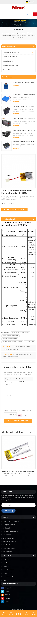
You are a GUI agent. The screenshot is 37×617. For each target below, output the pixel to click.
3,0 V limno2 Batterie (9, 542)
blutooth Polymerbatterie (10, 339)
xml (5, 580)
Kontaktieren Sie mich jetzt (14, 209)
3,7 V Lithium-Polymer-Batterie (20, 333)
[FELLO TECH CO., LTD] (18, 7)
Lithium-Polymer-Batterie (18, 33)
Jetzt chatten (18, 614)
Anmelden (7, 511)
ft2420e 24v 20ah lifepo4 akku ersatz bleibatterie (24, 142)
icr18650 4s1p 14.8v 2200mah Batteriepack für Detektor (24, 95)
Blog (5, 573)
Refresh (25, 415)
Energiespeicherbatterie (10, 65)
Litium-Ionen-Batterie (10, 57)
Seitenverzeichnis (9, 577)
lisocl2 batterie (7, 545)
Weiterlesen (16, 86)
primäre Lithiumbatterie (10, 70)
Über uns (6, 566)
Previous (30, 431)
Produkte (6, 563)
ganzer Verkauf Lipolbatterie (10, 336)
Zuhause (6, 33)
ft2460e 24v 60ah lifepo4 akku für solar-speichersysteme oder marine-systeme (24, 131)
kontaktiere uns (9, 570)
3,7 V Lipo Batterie (8, 538)
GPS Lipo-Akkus (29, 342)
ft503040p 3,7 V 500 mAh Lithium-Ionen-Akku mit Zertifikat (18, 471)
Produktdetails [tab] (9, 219)
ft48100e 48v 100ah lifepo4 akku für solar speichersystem (24, 107)
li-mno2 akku (7, 535)
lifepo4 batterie (8, 61)
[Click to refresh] (20, 415)
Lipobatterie (6, 528)
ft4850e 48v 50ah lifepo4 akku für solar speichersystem (24, 119)
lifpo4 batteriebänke (9, 548)
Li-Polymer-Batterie (9, 525)
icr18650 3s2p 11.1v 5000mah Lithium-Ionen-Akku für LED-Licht (24, 83)
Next (34, 431)
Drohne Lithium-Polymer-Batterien (12, 342)
